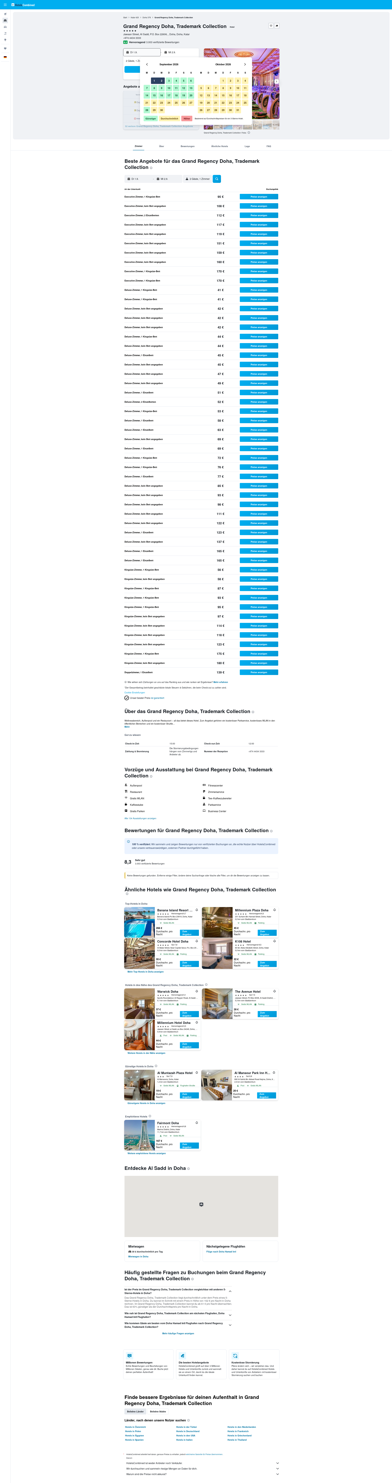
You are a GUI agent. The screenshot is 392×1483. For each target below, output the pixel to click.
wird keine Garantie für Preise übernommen (204, 1454)
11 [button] (176, 88)
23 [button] (161, 102)
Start (125, 17)
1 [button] (154, 80)
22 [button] (154, 102)
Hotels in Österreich (135, 1426)
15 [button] (154, 95)
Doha (145, 17)
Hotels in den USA (185, 1435)
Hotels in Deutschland (188, 1431)
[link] (145, 972)
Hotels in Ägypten (134, 1435)
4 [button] (176, 80)
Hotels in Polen (133, 1431)
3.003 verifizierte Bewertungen (162, 42)
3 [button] (169, 80)
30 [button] (161, 110)
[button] (5, 4)
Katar (133, 17)
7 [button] (147, 88)
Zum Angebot (186, 933)
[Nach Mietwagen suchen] (5, 27)
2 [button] (161, 80)
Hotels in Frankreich (238, 1431)
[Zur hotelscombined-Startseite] (23, 4)
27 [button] (191, 102)
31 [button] (237, 110)
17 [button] (169, 95)
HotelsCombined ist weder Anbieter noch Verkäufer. (154, 1463)
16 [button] (161, 95)
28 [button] (146, 110)
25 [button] (176, 102)
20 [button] (191, 95)
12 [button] (183, 88)
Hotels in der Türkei (186, 1426)
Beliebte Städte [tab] (158, 1411)
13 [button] (191, 88)
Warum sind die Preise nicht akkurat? (146, 1474)
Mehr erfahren (220, 682)
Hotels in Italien (184, 1439)
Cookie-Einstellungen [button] (134, 692)
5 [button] (183, 80)
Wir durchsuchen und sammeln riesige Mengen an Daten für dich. (161, 1468)
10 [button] (169, 88)
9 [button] (161, 88)
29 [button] (154, 110)
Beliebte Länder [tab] (135, 1411)
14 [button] (146, 95)
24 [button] (169, 102)
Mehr (127, 726)
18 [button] (176, 95)
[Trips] (5, 48)
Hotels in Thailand (237, 1439)
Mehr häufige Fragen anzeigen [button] (178, 1333)
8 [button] (154, 88)
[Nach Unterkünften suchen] (5, 20)
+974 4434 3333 (132, 38)
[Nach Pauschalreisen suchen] (5, 33)
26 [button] (183, 102)
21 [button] (146, 102)
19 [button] (183, 95)
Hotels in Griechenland (240, 1435)
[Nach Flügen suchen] (5, 14)
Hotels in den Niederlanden (242, 1426)
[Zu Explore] (5, 40)
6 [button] (191, 80)
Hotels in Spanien (134, 1439)
